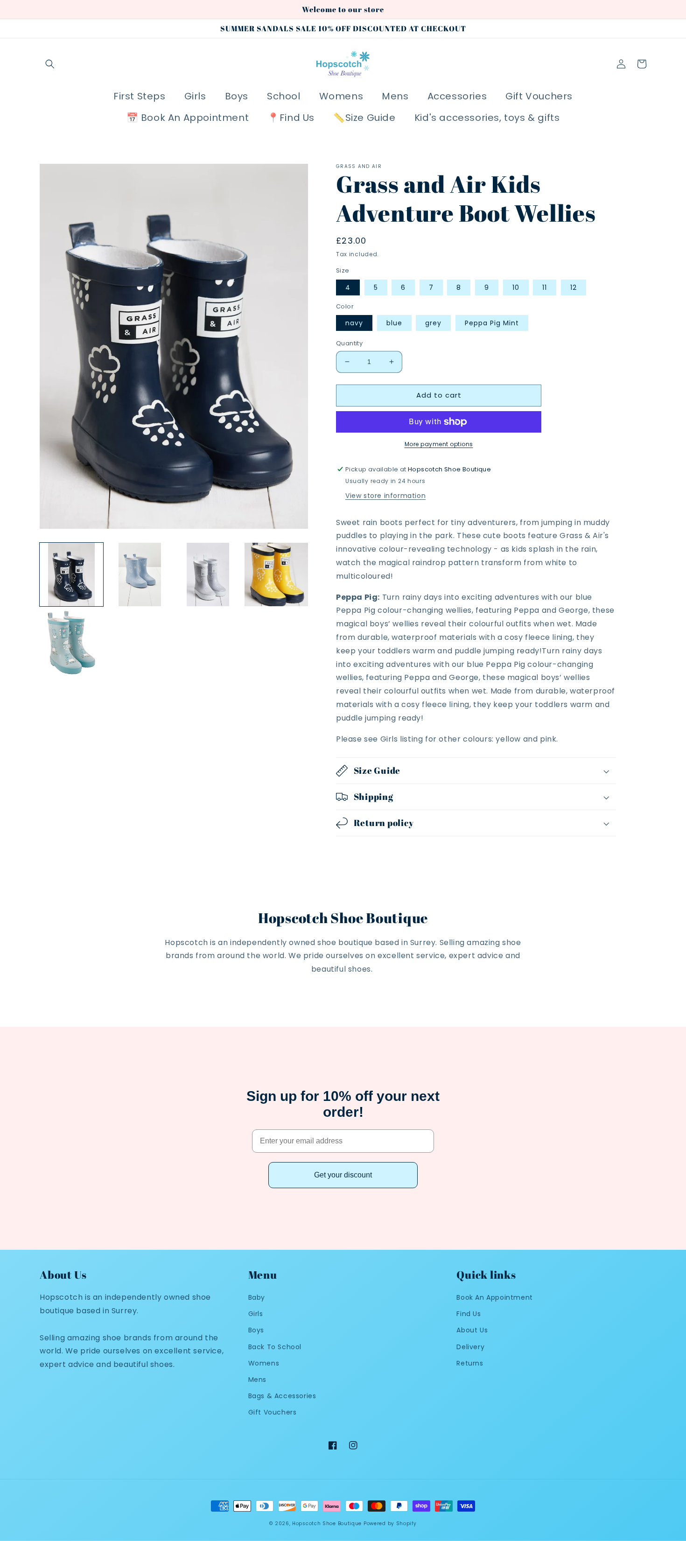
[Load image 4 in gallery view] (276, 574)
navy (354, 323)
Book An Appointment (494, 1297)
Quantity (349, 343)
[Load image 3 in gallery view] (208, 574)
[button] (50, 64)
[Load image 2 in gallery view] (139, 574)
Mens (257, 1379)
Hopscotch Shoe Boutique (328, 1523)
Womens (264, 1363)
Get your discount (343, 1175)
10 (515, 287)
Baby (256, 1297)
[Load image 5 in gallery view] (71, 642)
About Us (472, 1330)
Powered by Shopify (390, 1523)
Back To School (274, 1347)
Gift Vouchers (272, 1412)
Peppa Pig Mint (492, 323)
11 (544, 287)
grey (433, 323)
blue (394, 323)
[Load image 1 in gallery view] (71, 574)
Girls (255, 1313)
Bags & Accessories (282, 1396)
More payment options (439, 444)
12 (573, 287)
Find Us (468, 1313)
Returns (469, 1363)
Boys (256, 1330)
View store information (385, 495)
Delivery (470, 1347)
